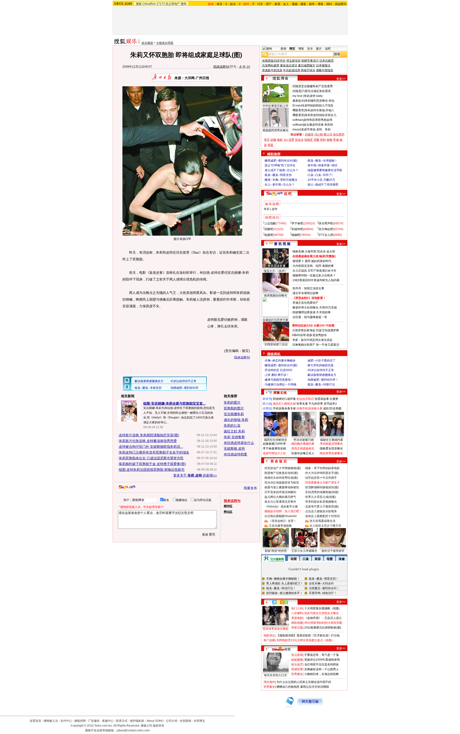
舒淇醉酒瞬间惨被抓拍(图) (322, 487)
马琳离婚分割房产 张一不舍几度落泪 (315, 344)
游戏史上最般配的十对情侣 (322, 516)
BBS (329, 4)
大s (285, 139)
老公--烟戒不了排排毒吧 (323, 184)
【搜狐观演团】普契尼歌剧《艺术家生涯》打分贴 (308, 635)
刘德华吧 (297, 229)
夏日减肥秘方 (306, 65)
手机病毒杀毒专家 (284, 408)
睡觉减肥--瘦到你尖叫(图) (281, 160)
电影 (280, 139)
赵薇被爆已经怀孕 (274, 443)
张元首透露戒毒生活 (322, 521)
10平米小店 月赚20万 (321, 179)
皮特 (274, 209)
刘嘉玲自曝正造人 (302, 453)
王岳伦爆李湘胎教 (280, 525)
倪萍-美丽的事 (325, 266)
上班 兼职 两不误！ (277, 375)
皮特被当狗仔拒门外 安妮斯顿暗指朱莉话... (151, 447)
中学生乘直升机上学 (275, 106)
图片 (319, 48)
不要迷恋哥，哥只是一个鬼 (321, 655)
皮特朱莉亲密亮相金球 (318, 120)
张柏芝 (308, 139)
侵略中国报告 (324, 70)
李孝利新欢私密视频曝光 (321, 501)
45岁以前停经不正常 (321, 370)
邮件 (312, 4)
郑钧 (323, 139)
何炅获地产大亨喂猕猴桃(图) (282, 468)
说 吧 (288, 194)
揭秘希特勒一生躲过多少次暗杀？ (314, 275)
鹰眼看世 (298, 110)
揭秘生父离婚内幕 (331, 440)
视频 (295, 4)
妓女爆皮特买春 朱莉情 (318, 124)
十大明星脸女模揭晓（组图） (323, 608)
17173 (160, 4)
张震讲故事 (322, 399)
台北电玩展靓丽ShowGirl (280, 516)
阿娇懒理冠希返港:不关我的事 (312, 312)
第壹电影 (297, 618)
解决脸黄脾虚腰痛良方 (322, 375)
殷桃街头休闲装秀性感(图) (281, 477)
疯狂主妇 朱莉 (234, 431)
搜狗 (183, 4)
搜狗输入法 (51, 720)
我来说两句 (221, 66)
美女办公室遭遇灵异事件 (280, 501)
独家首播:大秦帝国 (304, 251)
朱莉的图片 (232, 402)
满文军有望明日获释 (305, 293)
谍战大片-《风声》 (276, 271)
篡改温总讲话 (288, 65)
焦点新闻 (297, 655)
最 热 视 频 (282, 244)
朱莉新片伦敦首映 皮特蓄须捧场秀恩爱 (148, 441)
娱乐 (233, 4)
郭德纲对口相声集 (284, 399)
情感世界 (297, 669)
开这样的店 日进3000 (278, 370)
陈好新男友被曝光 (331, 453)
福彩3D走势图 (332, 408)
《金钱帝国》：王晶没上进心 (323, 618)
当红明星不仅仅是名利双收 (321, 664)
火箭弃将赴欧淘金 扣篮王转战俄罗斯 (315, 330)
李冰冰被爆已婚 (303, 440)
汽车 (260, 4)
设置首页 (35, 720)
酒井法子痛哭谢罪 (332, 551)
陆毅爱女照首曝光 (331, 448)
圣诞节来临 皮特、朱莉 (316, 129)
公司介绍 (171, 720)
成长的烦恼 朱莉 (236, 420)
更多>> (340, 79)
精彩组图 (297, 622)
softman (298, 120)
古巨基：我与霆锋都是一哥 (310, 317)
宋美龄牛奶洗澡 (272, 70)
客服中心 (108, 720)
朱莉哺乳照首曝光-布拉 (319, 100)
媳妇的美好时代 (321, 261)
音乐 (310, 48)
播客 (303, 4)
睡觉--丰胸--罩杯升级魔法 (281, 179)
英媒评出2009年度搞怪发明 (322, 659)
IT (253, 4)
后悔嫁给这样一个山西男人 (321, 669)
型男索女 (297, 674)
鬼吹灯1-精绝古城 (284, 403)
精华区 (228, 506)
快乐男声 (339, 134)
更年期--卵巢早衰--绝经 (322, 165)
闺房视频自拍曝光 (275, 295)
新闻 (283, 48)
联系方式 (121, 720)
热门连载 (269, 640)
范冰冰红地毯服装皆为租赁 (281, 482)
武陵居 (297, 86)
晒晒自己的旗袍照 (287, 686)
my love (298, 96)
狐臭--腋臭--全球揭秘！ (322, 160)
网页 (292, 48)
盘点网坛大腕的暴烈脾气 (280, 497)
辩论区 (228, 511)
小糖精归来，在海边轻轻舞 (321, 674)
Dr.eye (297, 105)
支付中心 (66, 720)
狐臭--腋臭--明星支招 (278, 175)
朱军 (267, 139)
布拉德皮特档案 (235, 454)
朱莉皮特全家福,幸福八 (319, 110)
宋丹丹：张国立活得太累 (308, 288)
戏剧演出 (269, 635)
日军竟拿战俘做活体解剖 (280, 492)
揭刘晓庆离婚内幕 (302, 443)
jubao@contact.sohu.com (133, 730)
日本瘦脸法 (323, 65)
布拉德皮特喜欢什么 (239, 443)
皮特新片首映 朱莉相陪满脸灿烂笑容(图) (149, 435)
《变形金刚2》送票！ (282, 521)
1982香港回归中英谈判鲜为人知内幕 (316, 280)
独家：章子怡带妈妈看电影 (322, 468)
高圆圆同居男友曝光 (275, 130)
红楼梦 (334, 399)
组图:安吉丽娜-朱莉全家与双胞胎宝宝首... (174, 403)
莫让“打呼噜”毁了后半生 (280, 165)
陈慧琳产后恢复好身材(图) (281, 473)
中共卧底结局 (291, 70)
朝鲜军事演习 (310, 60)
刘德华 (309, 134)
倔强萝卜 (298, 261)
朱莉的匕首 (232, 425)
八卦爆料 (297, 613)
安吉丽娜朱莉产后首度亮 (317, 86)
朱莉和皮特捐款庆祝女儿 (320, 115)
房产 (269, 4)
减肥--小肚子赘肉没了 (321, 360)
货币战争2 (330, 403)
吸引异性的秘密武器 (321, 365)
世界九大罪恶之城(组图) (320, 497)
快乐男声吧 (326, 223)
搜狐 (139, 4)
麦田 (307, 261)
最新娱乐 (298, 100)
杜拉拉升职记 (305, 399)
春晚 (329, 139)
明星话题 (297, 627)
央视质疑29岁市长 (274, 60)
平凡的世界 (316, 403)
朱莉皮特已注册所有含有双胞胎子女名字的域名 (154, 452)
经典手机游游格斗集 (309, 408)
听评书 (267, 399)
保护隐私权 (137, 720)
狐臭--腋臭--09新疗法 (321, 384)
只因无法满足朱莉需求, (316, 91)
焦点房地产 (173, 4)
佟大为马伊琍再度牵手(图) (322, 473)
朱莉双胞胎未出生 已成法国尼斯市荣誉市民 (151, 458)
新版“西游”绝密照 (276, 551)
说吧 (328, 48)
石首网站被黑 (270, 65)
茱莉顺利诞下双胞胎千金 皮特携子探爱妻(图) (152, 464)
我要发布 (250, 488)
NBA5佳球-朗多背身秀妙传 (309, 335)
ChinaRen (149, 4)
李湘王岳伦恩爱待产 (305, 302)
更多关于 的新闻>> (195, 475)
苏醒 (316, 139)
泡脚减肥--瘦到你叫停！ (323, 379)
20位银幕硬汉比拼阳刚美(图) (322, 627)
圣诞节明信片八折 (274, 453)
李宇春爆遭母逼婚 (274, 448)
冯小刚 (318, 134)
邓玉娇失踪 (293, 60)
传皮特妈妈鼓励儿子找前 (317, 105)
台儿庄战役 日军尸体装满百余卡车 (314, 270)
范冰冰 (299, 139)
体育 (219, 4)
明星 (270, 145)
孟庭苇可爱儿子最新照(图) (322, 506)
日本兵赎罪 (326, 60)
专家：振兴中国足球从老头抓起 (312, 340)
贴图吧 (268, 235)
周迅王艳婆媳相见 (302, 448)
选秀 (291, 139)
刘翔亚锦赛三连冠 (276, 344)
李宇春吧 (297, 223)
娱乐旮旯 (297, 664)
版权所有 (158, 725)
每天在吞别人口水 (275, 675)
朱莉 (267, 209)
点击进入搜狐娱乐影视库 (321, 511)
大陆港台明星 (164, 43)
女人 (286, 4)
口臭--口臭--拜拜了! (320, 175)
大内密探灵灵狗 (303, 266)
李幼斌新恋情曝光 (331, 443)
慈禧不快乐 (308, 70)
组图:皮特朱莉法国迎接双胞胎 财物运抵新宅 (151, 470)
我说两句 (340, 4)
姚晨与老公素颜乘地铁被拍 (281, 487)
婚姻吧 (296, 235)
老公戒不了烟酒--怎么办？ (281, 170)
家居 (277, 4)
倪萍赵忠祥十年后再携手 (321, 477)
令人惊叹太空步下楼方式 (325, 525)
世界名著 (302, 403)
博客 (320, 4)
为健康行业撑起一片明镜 (280, 384)
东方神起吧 (326, 229)
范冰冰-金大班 (326, 251)
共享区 (267, 408)
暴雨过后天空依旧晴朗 (314, 686)
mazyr (296, 129)
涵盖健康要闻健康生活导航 (325, 170)
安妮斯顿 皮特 (234, 448)
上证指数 (270, 223)
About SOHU (155, 720)
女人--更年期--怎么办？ (279, 184)
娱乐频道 (147, 43)
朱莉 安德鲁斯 (234, 437)
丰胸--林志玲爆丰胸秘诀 (280, 360)
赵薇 (273, 139)
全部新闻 (185, 720)
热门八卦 (297, 608)
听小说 (267, 403)
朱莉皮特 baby (313, 96)
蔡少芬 (328, 134)
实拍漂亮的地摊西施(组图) (322, 492)
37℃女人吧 (326, 235)
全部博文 (199, 720)
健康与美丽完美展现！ (279, 379)
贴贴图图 (297, 659)
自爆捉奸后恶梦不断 (275, 320)
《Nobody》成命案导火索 (281, 506)
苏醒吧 (268, 229)
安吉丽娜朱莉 (234, 414)
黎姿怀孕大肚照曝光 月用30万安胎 (315, 307)
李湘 (336, 139)
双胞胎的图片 (234, 408)
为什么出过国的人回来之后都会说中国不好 (303, 682)
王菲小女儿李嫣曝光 (304, 551)
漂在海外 (269, 682)
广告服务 (94, 720)
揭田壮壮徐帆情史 (275, 440)
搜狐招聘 (80, 720)
